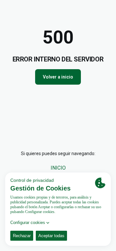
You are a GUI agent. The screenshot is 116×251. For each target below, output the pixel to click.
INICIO (58, 168)
